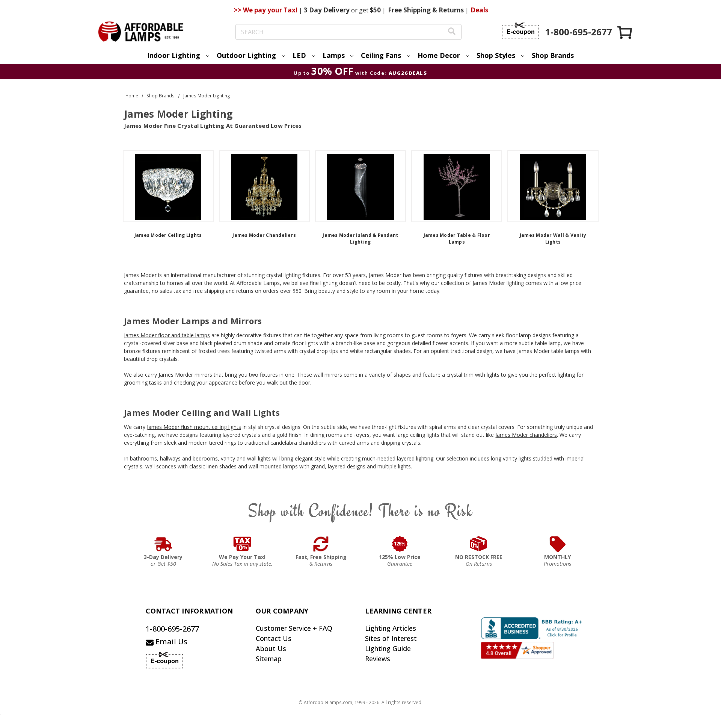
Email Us (170, 641)
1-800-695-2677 (172, 629)
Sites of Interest (391, 638)
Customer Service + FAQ (294, 628)
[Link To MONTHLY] (557, 544)
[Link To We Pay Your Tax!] (242, 544)
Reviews (377, 658)
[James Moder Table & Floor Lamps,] (456, 186)
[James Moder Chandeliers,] (264, 186)
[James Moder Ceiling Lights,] (168, 186)
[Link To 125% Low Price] (399, 544)
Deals (479, 10)
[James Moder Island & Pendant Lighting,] (360, 186)
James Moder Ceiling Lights (168, 235)
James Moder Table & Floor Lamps (457, 238)
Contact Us (273, 638)
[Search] (452, 32)
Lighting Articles (390, 628)
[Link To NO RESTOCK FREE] (478, 544)
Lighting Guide (388, 648)
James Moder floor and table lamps (167, 335)
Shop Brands (553, 55)
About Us (271, 648)
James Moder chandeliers (526, 434)
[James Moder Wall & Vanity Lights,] (552, 186)
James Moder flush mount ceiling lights (194, 426)
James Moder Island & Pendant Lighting (360, 238)
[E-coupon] (520, 30)
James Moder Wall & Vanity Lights (553, 238)
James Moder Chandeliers (264, 235)
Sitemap (269, 658)
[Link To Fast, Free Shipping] (321, 544)
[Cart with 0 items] (625, 32)
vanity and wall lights (246, 458)
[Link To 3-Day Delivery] (163, 544)
